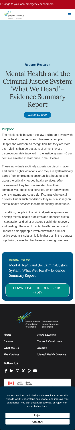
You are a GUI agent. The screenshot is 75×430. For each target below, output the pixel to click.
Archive (42, 347)
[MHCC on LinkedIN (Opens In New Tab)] (11, 371)
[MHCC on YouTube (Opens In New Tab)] (35, 371)
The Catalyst (11, 354)
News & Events (46, 334)
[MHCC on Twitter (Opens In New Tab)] (23, 371)
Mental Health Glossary (51, 354)
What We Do (11, 347)
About (7, 334)
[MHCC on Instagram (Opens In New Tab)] (17, 371)
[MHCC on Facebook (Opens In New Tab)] (6, 371)
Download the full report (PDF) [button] (37, 290)
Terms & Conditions (49, 341)
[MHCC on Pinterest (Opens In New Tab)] (29, 371)
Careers (8, 341)
